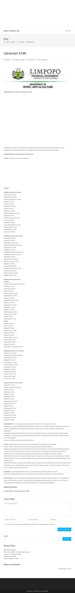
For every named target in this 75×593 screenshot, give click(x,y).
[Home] (4, 42)
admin (8, 60)
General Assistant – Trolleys (11, 558)
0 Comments (43, 60)
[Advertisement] (37, 13)
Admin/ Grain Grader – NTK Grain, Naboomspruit (17, 552)
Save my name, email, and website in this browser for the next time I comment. (30, 524)
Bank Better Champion (10, 550)
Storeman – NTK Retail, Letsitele (12, 554)
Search (6, 536)
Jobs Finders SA (11, 30)
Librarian (32, 60)
